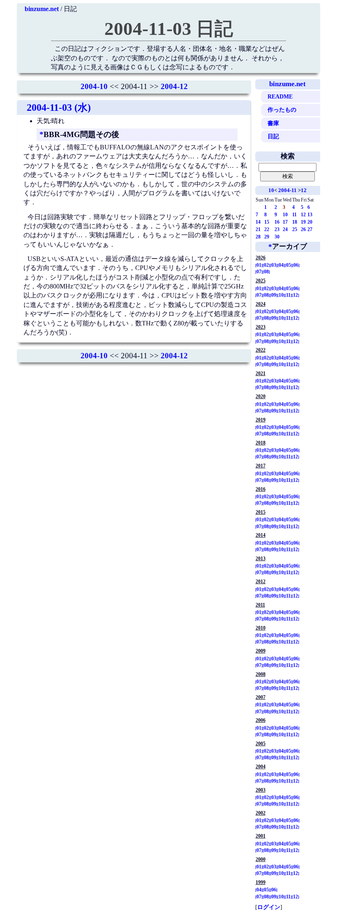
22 (266, 229)
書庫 (273, 123)
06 (295, 265)
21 (258, 229)
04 (281, 265)
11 (294, 214)
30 (277, 236)
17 (285, 222)
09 (273, 295)
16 (277, 222)
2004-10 (94, 86)
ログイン (268, 907)
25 (294, 229)
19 (303, 222)
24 (285, 229)
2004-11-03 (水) (59, 107)
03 (273, 265)
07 (258, 271)
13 (309, 214)
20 (309, 222)
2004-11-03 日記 (168, 28)
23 (277, 229)
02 (266, 265)
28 (258, 236)
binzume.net (42, 8)
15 (266, 222)
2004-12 (174, 86)
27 (309, 229)
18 (294, 222)
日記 (273, 136)
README (280, 96)
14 (258, 222)
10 (271, 190)
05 (288, 265)
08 (266, 271)
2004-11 (287, 190)
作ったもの (282, 109)
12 (304, 190)
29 (266, 236)
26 (303, 229)
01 (258, 265)
